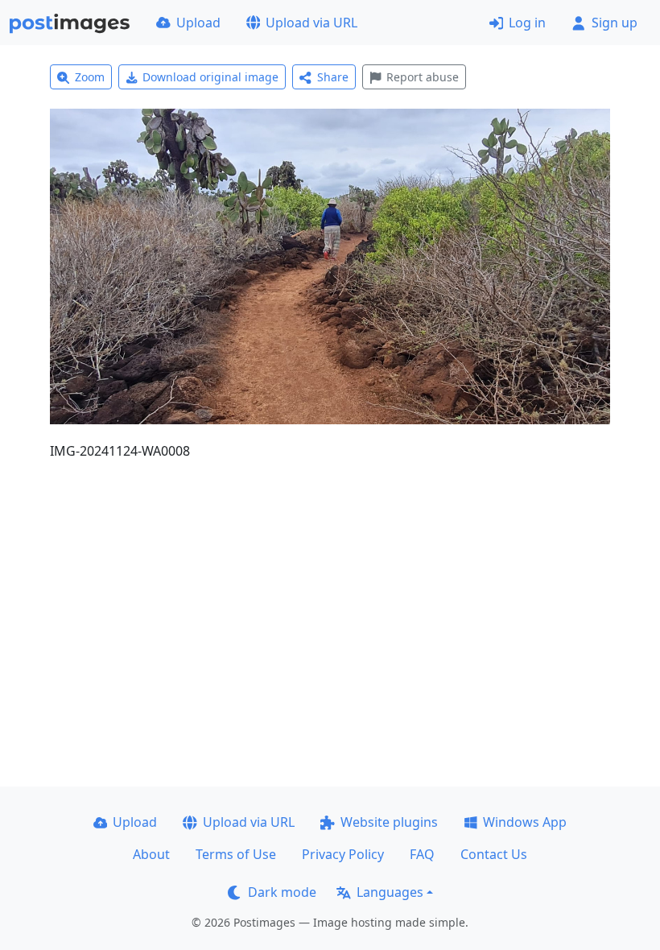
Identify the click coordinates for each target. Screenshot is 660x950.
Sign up (614, 22)
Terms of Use (236, 854)
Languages (390, 892)
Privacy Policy (343, 854)
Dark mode (282, 892)
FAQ (422, 854)
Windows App (525, 822)
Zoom (90, 77)
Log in (527, 22)
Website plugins (389, 822)
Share (333, 77)
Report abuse (422, 77)
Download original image (210, 77)
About (151, 854)
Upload (198, 22)
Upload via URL (311, 22)
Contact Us (493, 854)
